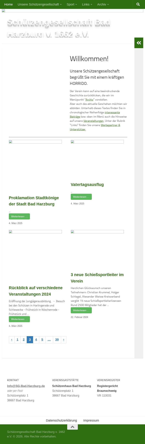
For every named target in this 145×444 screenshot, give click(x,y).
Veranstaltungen (93, 121)
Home (8, 4)
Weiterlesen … (19, 216)
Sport (70, 4)
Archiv (101, 4)
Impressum (91, 420)
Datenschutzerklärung (61, 420)
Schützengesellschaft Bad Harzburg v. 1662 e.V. (58, 28)
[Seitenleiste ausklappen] (138, 43)
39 (57, 339)
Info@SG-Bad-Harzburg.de (26, 386)
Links (85, 4)
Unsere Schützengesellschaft (38, 4)
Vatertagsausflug (87, 184)
